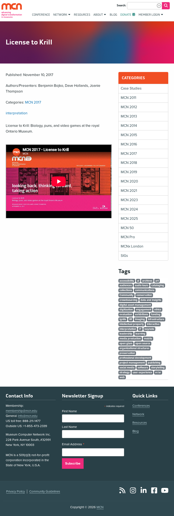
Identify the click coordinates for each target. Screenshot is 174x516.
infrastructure (156, 319)
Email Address (73, 445)
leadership (125, 333)
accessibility (126, 280)
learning (140, 333)
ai (138, 280)
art (157, 280)
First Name (69, 411)
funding (155, 314)
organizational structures (134, 348)
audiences (125, 285)
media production (130, 338)
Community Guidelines (44, 491)
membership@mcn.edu (21, 411)
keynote (149, 329)
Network (138, 414)
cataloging (157, 285)
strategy (124, 372)
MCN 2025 (129, 218)
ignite (122, 319)
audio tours (141, 285)
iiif (130, 319)
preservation (127, 353)
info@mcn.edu (27, 416)
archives (147, 280)
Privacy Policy (15, 491)
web (122, 377)
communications (144, 290)
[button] (159, 5)
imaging (140, 319)
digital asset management (135, 305)
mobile (148, 338)
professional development (135, 358)
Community (126, 295)
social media (127, 367)
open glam (125, 343)
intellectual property (131, 324)
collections (125, 290)
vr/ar (158, 372)
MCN (100, 507)
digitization (126, 309)
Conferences (141, 406)
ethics (157, 309)
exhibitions (141, 314)
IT (140, 329)
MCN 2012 (129, 107)
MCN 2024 (129, 209)
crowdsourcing (128, 300)
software (143, 367)
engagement (143, 309)
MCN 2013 (129, 116)
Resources (139, 423)
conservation (144, 295)
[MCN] (11, 10)
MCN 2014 (129, 125)
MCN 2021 (129, 190)
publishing (154, 362)
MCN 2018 (129, 162)
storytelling (158, 367)
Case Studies (131, 88)
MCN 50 (127, 228)
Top (164, 501)
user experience (142, 372)
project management (132, 362)
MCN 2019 (129, 172)
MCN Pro (128, 237)
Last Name (69, 427)
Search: (121, 5)
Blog (135, 431)
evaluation (125, 314)
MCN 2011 (128, 97)
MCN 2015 (129, 135)
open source (142, 343)
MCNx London (132, 246)
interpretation (16, 113)
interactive (153, 324)
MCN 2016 (129, 144)
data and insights (150, 300)
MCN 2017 (33, 102)
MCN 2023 (129, 200)
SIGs (124, 255)
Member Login (149, 15)
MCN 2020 (129, 181)
